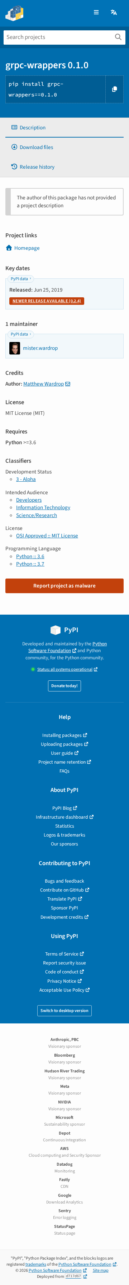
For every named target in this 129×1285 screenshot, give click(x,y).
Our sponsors (64, 843)
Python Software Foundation (67, 647)
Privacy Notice (61, 981)
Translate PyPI (62, 898)
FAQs (64, 771)
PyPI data (19, 279)
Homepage (27, 248)
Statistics (64, 826)
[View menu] (96, 12)
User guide (62, 753)
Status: (64, 669)
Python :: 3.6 (30, 556)
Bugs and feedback (64, 881)
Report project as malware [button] (64, 586)
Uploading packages (62, 744)
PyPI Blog (62, 808)
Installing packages (62, 735)
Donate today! (64, 686)
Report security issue (64, 962)
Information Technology (43, 507)
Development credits (61, 917)
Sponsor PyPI (64, 907)
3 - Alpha (26, 479)
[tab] (64, 128)
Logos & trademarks (64, 835)
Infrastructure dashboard (62, 817)
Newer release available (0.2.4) (47, 301)
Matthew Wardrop (43, 384)
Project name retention (62, 762)
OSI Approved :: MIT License (47, 536)
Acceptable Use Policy (61, 990)
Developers (29, 500)
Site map (101, 1270)
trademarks (35, 1264)
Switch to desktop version (64, 1011)
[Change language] (114, 12)
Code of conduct (61, 971)
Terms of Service (61, 954)
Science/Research (36, 515)
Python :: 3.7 (30, 564)
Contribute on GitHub (62, 890)
